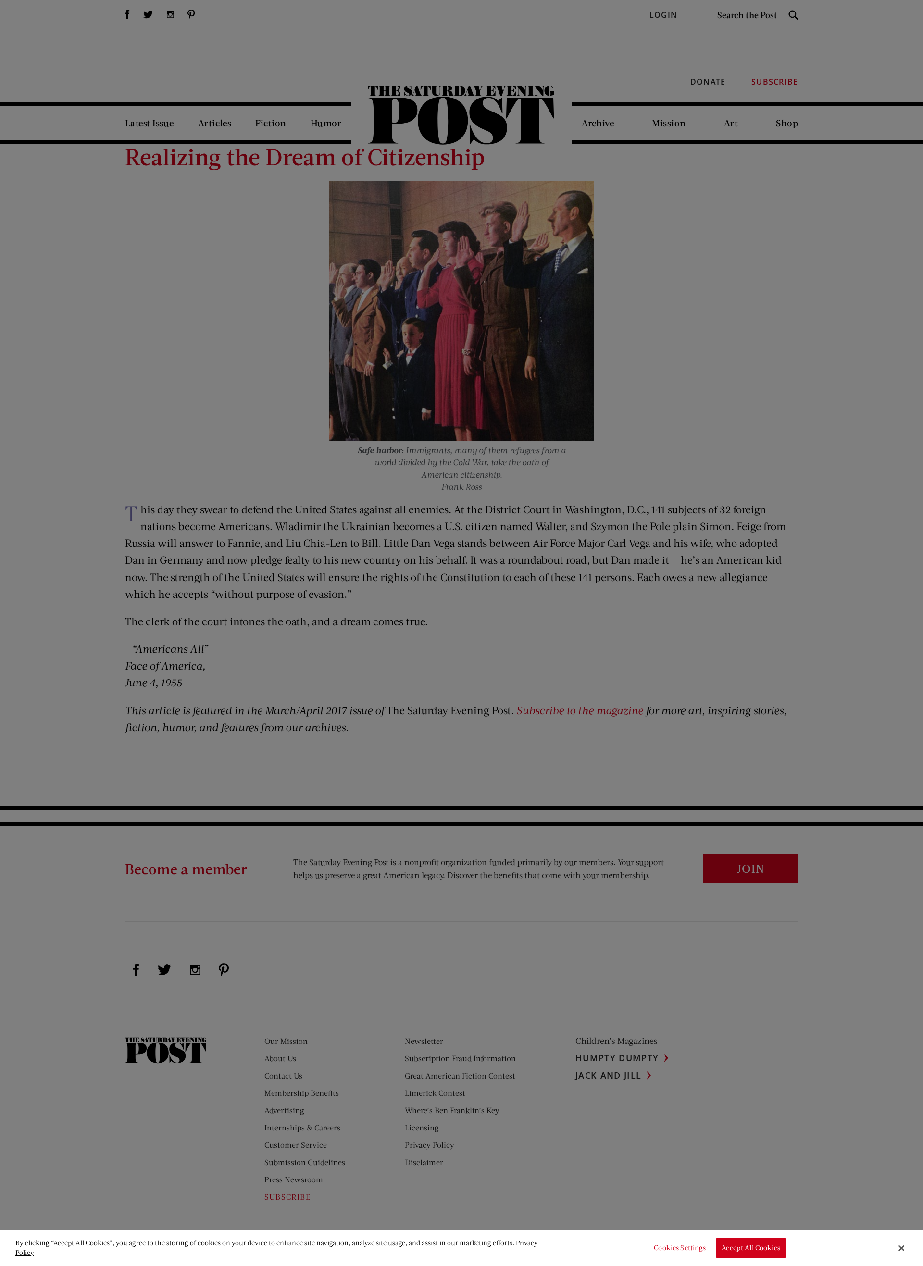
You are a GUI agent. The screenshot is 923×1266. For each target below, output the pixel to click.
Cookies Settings (680, 1248)
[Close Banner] (901, 1248)
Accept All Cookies (751, 1248)
